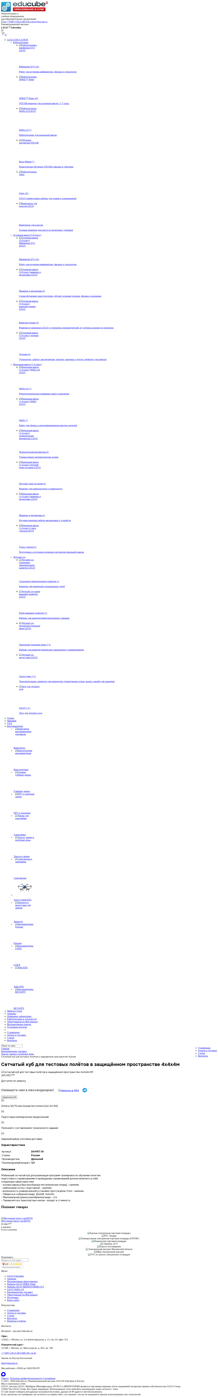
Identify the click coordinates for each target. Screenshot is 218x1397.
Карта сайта (13, 1300)
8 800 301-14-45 (28, 1353)
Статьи (10, 1037)
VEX (9, 723)
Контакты (12, 1040)
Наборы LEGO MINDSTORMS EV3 (25, 1287)
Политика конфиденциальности (26, 1378)
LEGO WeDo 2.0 (15, 1289)
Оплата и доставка (16, 1035)
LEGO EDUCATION (17, 40)
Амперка (11, 1013)
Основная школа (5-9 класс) (27, 235)
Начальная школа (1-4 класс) (27, 364)
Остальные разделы (17, 1027)
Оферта (5, 1378)
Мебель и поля (14, 1011)
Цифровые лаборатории (19, 1016)
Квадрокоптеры (15, 726)
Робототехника (20, 42)
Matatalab (11, 721)
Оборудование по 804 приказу (22, 1021)
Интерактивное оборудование (22, 1281)
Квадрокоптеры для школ (20, 1292)
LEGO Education (15, 1276)
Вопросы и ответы (16, 1321)
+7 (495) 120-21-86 (10, 1353)
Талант (10, 718)
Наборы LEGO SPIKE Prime (21, 1284)
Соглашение (49, 1378)
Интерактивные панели (19, 1024)
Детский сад (19, 557)
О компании (13, 1032)
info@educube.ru (9, 1363)
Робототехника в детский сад (22, 1019)
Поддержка (13, 1297)
